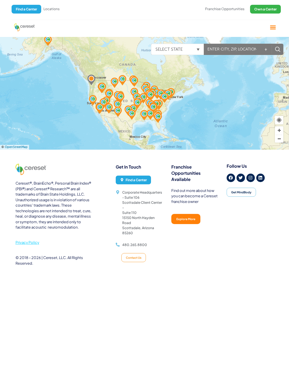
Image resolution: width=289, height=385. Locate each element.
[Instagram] (250, 178)
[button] (273, 27)
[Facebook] (231, 178)
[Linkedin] (260, 178)
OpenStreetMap (16, 147)
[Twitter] (241, 178)
